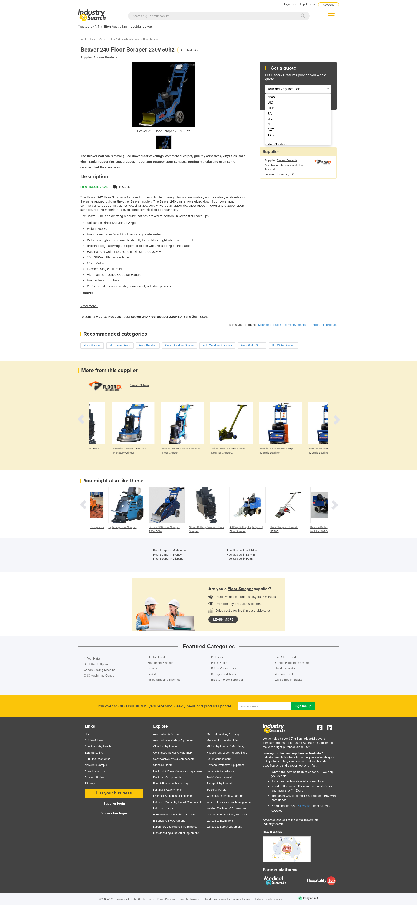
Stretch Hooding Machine (292, 663)
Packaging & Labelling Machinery (227, 752)
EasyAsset (304, 806)
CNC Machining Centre (99, 675)
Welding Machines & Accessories (226, 808)
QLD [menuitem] (271, 108)
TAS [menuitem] (271, 135)
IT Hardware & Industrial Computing (174, 814)
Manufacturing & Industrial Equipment (176, 833)
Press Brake (219, 663)
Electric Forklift (157, 657)
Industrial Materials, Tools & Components (177, 802)
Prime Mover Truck (223, 668)
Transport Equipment (219, 783)
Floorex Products (106, 57)
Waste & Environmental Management (229, 802)
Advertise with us (95, 771)
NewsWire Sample (96, 765)
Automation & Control (166, 734)
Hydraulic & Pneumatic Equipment (173, 796)
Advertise (328, 5)
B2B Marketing (94, 752)
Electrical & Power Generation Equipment (178, 771)
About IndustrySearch (98, 746)
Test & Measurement (219, 777)
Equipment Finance (160, 663)
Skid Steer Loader (287, 657)
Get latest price (189, 50)
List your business (114, 793)
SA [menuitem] (270, 113)
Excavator (154, 668)
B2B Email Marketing (97, 759)
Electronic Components (167, 777)
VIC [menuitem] (270, 103)
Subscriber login (114, 813)
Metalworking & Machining (223, 740)
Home (88, 734)
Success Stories (94, 777)
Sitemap (90, 783)
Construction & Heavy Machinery (119, 39)
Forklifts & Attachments (167, 790)
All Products (88, 39)
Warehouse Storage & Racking (225, 796)
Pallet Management (219, 759)
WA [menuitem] (270, 119)
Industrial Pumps (163, 808)
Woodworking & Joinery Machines (227, 814)
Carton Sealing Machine (100, 670)
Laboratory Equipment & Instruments (175, 826)
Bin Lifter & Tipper (96, 664)
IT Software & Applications (169, 820)
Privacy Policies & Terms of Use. (173, 899)
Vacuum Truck (284, 674)
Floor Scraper (151, 39)
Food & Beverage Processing (170, 783)
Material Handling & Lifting (223, 734)
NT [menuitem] (270, 124)
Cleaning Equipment (165, 746)
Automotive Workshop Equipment (173, 740)
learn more (223, 619)
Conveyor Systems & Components (173, 759)
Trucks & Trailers (216, 790)
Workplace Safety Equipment (224, 826)
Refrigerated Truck (223, 674)
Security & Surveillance (220, 771)
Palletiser (217, 657)
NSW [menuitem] (271, 97)
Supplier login (114, 803)
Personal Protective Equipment (225, 765)
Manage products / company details (282, 325)
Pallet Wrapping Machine (163, 680)
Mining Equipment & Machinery (225, 746)
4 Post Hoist (92, 658)
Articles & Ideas (94, 740)
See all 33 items (139, 385)
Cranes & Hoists (162, 765)
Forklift (152, 674)
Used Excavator (285, 668)
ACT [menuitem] (271, 130)
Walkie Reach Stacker (289, 680)
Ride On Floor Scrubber (227, 680)
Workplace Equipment (220, 820)
